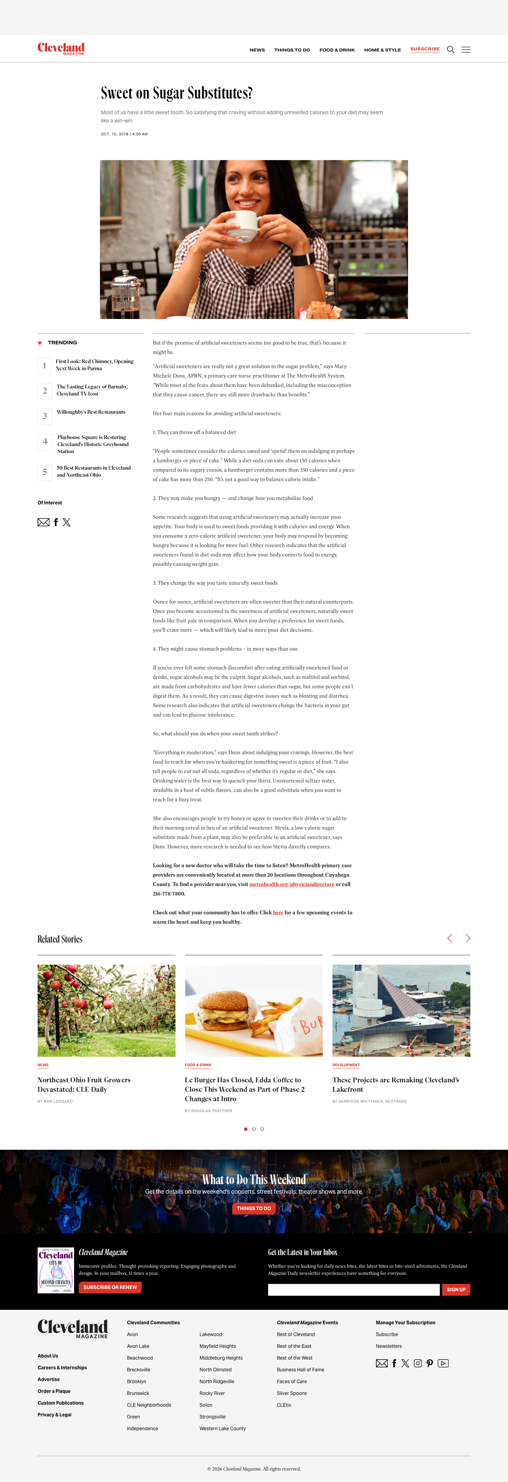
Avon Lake (138, 1346)
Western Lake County (223, 1428)
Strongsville (212, 1417)
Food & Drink (337, 50)
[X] (405, 1363)
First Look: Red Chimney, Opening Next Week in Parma (95, 365)
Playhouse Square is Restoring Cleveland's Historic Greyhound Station (93, 444)
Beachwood (140, 1358)
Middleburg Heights (221, 1358)
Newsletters (389, 1346)
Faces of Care (292, 1381)
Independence (142, 1428)
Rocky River (212, 1393)
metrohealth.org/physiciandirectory (292, 884)
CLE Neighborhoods (149, 1405)
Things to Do (292, 50)
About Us (48, 1356)
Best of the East (294, 1346)
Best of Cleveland (296, 1334)
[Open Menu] (466, 50)
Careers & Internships (62, 1368)
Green (133, 1417)
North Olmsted (216, 1370)
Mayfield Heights (218, 1346)
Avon (132, 1334)
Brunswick (138, 1393)
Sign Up (456, 1290)
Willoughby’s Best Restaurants (91, 412)
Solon (206, 1405)
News (257, 50)
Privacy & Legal (54, 1415)
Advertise (49, 1379)
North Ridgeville (217, 1381)
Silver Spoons (292, 1393)
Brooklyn (136, 1381)
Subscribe (425, 48)
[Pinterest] (430, 1363)
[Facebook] (394, 1363)
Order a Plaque (54, 1391)
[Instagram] (418, 1363)
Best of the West (295, 1358)
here (278, 912)
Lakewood (211, 1334)
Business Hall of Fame (300, 1370)
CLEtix (284, 1405)
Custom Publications (61, 1403)
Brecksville (138, 1370)
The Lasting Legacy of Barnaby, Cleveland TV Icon (92, 390)
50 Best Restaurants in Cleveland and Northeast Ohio (94, 472)
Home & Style (382, 50)
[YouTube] (443, 1363)
